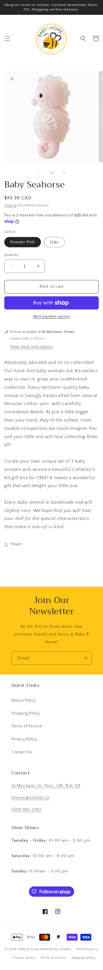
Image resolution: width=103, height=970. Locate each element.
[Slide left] (39, 173)
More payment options (51, 316)
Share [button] (16, 544)
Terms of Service (26, 726)
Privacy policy (24, 957)
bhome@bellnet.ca (30, 797)
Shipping (10, 205)
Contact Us (21, 752)
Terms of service (53, 957)
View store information (31, 347)
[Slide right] (64, 173)
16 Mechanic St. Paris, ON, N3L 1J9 (45, 785)
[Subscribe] (85, 658)
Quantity (11, 255)
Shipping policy (83, 957)
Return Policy (23, 700)
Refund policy (87, 949)
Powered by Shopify (55, 949)
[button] (7, 38)
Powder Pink (22, 242)
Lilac (54, 242)
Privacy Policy (24, 739)
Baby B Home (29, 949)
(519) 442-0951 (26, 809)
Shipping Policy (25, 713)
